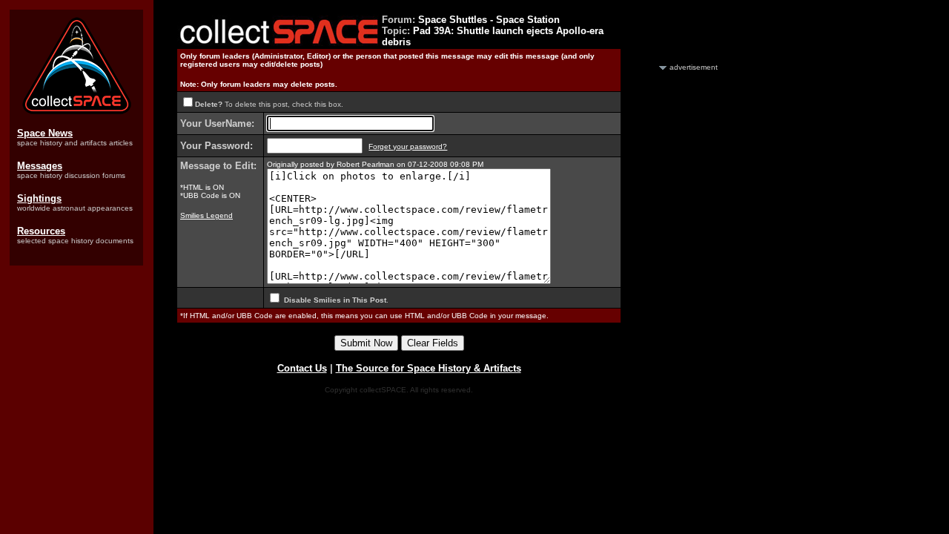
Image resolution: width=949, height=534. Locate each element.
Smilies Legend (206, 215)
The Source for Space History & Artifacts (428, 368)
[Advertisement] (676, 295)
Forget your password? (407, 146)
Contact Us (302, 368)
